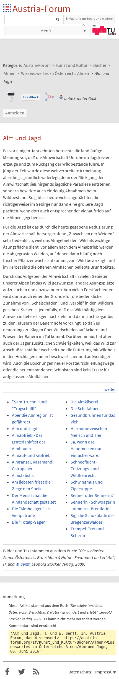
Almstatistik (23, 475)
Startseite (7, 8)
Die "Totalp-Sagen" (30, 522)
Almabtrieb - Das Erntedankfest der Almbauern (28, 441)
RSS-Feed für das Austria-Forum (36, 671)
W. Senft (22, 564)
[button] (30, 97)
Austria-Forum (41, 8)
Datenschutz (80, 672)
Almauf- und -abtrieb (31, 455)
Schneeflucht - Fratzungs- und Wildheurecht (85, 468)
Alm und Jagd (24, 428)
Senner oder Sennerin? (92, 495)
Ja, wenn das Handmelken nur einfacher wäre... (86, 448)
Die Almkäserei (84, 402)
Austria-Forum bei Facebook (7, 671)
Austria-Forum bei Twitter (21, 671)
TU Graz (104, 30)
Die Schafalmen (85, 408)
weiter (110, 389)
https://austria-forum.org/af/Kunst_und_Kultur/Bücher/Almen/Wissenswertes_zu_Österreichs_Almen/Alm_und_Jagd (62, 642)
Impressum (105, 672)
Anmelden (14, 113)
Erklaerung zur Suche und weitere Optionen (89, 20)
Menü (45, 30)
